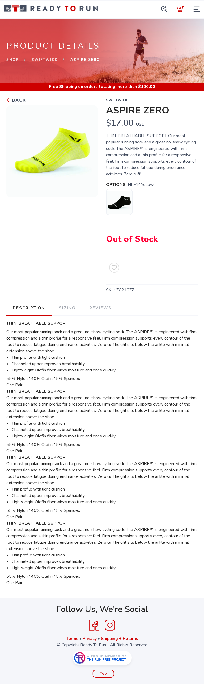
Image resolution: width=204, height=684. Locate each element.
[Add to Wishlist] (114, 268)
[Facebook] (94, 625)
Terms (72, 638)
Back (18, 100)
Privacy (90, 638)
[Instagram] (110, 625)
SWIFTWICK (45, 59)
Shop (12, 59)
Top (103, 673)
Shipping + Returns (119, 638)
